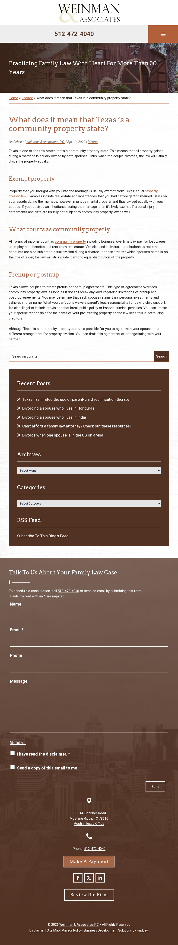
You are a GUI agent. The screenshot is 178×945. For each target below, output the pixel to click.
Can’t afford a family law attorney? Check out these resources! (76, 426)
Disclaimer (18, 743)
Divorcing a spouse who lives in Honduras (58, 408)
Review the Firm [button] (89, 894)
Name (15, 604)
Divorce (93, 142)
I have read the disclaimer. (43, 754)
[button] (163, 34)
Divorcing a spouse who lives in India (54, 417)
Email (16, 629)
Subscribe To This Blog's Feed (43, 536)
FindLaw (143, 930)
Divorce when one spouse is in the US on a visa (62, 435)
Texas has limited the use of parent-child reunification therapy (76, 399)
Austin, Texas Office (89, 823)
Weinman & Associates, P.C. (45, 142)
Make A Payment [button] (89, 861)
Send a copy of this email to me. (47, 768)
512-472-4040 (74, 33)
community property (70, 241)
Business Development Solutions (108, 930)
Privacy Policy (72, 930)
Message (18, 681)
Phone (16, 655)
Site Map (53, 930)
